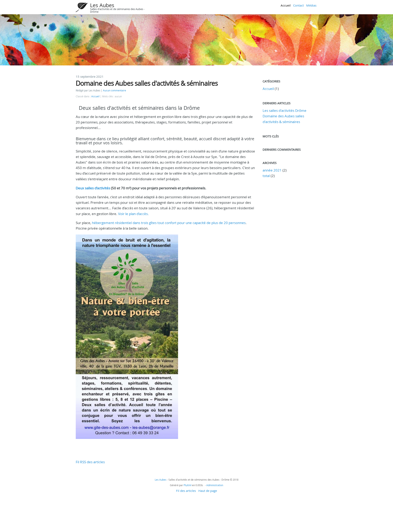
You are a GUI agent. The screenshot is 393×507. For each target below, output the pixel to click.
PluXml (187, 485)
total (267, 175)
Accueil (286, 5)
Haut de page (207, 491)
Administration (214, 485)
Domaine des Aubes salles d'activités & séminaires (147, 83)
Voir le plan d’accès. (133, 213)
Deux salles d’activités (93, 188)
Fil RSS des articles (90, 462)
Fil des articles (186, 491)
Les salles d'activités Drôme (284, 110)
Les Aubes (102, 5)
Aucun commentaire (114, 90)
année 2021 (272, 170)
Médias (311, 5)
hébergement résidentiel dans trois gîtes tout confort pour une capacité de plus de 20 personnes (169, 222)
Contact (298, 5)
